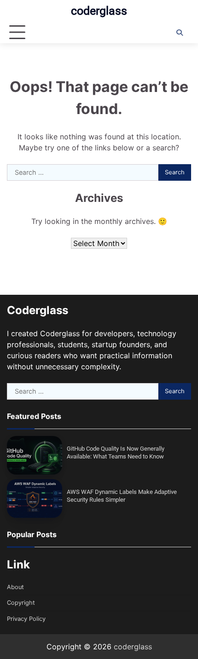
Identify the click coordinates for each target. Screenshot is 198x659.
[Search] (179, 33)
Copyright (21, 602)
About (15, 587)
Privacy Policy (26, 618)
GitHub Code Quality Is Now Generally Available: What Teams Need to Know (115, 452)
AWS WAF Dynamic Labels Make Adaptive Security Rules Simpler (122, 495)
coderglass (99, 10)
